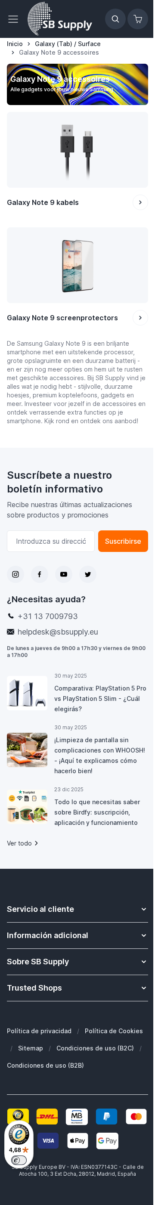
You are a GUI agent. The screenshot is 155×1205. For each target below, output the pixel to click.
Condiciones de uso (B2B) (45, 1065)
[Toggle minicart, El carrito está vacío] (137, 19)
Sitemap (30, 1048)
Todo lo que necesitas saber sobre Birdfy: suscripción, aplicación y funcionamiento (97, 812)
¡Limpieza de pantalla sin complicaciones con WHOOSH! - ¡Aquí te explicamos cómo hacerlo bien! (99, 755)
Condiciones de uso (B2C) (95, 1048)
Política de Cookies (114, 1031)
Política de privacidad (39, 1031)
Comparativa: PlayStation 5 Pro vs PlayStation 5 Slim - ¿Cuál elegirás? (100, 698)
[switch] (19, 1160)
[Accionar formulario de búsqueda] (115, 19)
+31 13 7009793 (48, 616)
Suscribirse (123, 541)
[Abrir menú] (15, 19)
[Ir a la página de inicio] (60, 19)
